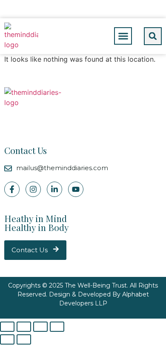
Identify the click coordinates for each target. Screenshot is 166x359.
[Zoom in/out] (57, 327)
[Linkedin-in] (54, 189)
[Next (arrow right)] (24, 339)
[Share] (24, 327)
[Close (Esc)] (7, 327)
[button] (123, 36)
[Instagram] (33, 189)
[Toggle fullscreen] (40, 327)
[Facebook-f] (12, 189)
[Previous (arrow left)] (7, 339)
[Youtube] (75, 189)
